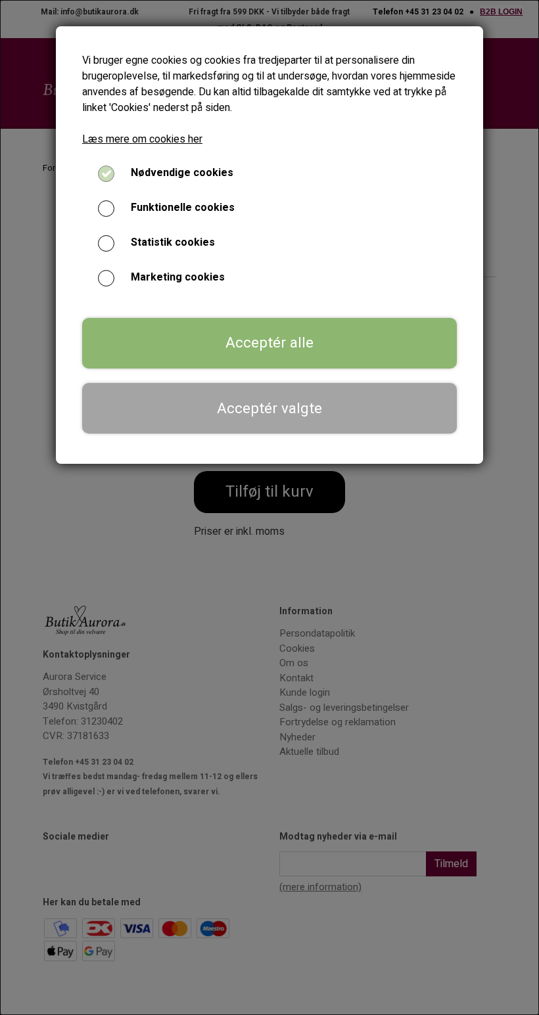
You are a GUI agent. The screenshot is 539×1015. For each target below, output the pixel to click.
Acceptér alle (269, 342)
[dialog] (269, 507)
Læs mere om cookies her (142, 139)
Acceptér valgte (269, 408)
